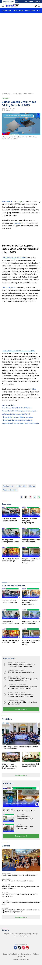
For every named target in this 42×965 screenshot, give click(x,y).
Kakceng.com (25, 933)
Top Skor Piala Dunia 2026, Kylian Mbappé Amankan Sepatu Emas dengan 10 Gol (20, 911)
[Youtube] (27, 948)
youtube (18, 223)
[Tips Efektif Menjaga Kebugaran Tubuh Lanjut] (8, 818)
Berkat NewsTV (10, 109)
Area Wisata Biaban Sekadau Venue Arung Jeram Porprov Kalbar (19, 895)
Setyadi (6, 933)
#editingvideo (21, 486)
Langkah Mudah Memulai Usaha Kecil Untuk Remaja (20, 423)
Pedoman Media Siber (11, 954)
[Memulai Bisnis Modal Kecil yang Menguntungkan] (31, 511)
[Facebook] (15, 948)
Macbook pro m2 (9, 287)
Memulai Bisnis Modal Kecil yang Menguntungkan (19, 411)
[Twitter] (19, 948)
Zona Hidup (24, 936)
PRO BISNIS (5, 98)
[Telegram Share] (34, 497)
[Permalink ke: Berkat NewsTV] (3, 110)
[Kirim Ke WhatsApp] (38, 497)
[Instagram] (23, 948)
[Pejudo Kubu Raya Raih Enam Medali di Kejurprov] (21, 860)
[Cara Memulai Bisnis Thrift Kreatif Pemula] (11, 511)
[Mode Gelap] (35, 6)
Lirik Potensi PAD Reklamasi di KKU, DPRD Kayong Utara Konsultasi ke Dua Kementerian (22, 687)
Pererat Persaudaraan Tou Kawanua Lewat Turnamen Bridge (21, 903)
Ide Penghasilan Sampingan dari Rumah (16, 414)
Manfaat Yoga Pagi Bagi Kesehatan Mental (24, 827)
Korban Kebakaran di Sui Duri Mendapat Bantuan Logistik (22, 703)
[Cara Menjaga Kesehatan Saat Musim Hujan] (21, 797)
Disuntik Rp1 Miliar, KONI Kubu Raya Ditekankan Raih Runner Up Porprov (20, 888)
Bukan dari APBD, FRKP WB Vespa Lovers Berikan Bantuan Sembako (23, 680)
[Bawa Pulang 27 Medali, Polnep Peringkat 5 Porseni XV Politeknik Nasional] (21, 734)
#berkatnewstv (8, 486)
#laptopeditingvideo (10, 490)
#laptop (32, 486)
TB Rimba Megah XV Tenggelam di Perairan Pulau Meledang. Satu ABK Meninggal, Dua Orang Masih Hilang (20, 695)
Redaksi (36, 954)
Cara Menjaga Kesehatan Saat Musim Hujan (19, 811)
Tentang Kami (26, 954)
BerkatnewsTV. (7, 201)
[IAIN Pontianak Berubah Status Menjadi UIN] (31, 757)
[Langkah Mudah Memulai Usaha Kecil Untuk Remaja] (31, 552)
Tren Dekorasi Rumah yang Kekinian (21, 672)
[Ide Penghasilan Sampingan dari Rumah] (11, 532)
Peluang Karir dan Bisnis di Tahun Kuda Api (17, 420)
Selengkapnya (20, 709)
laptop (21, 201)
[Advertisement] (21, 39)
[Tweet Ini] (25, 497)
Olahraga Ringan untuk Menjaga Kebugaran (17, 881)
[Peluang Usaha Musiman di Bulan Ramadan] (31, 532)
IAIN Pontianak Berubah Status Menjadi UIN (30, 765)
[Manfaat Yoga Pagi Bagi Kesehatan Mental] (8, 828)
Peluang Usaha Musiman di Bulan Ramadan (17, 417)
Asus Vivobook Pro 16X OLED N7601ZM (19, 351)
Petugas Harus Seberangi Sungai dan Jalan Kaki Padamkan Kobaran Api (21, 665)
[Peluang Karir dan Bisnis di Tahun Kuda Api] (11, 552)
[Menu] (3, 6)
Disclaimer (21, 957)
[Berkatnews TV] (12, 6)
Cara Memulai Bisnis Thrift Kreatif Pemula (16, 408)
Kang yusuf (15, 933)
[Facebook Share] (21, 497)
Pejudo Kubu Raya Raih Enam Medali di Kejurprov (19, 875)
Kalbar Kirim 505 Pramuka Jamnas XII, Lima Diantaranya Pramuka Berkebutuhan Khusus (10, 766)
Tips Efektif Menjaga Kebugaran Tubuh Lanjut (24, 818)
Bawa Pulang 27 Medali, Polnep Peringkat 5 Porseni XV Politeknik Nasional (20, 748)
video (33, 389)
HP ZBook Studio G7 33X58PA (15, 257)
